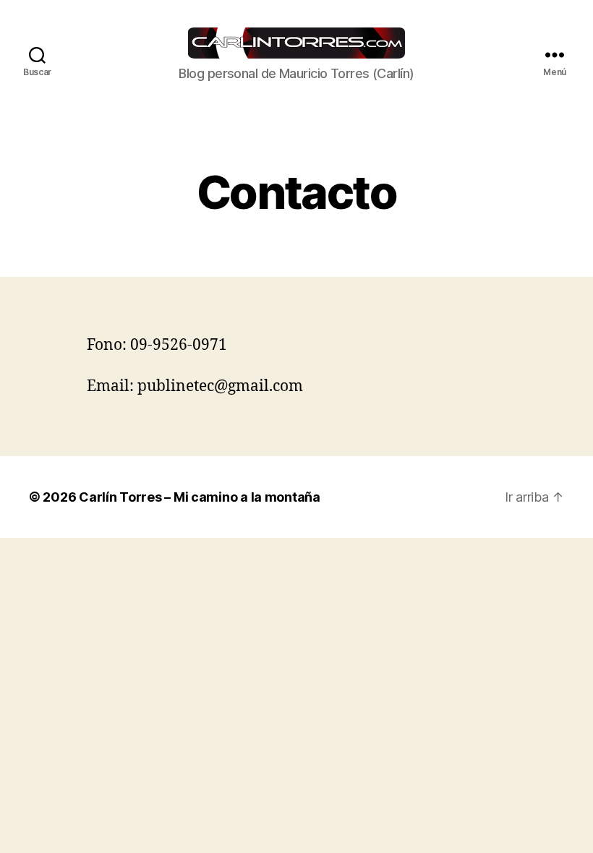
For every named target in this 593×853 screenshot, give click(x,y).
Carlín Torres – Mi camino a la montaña (199, 497)
